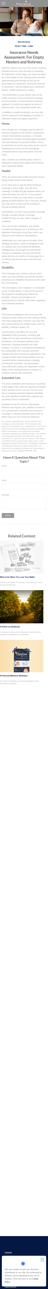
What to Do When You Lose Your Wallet (17, 577)
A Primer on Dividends (10, 627)
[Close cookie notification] (42, 1260)
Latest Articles (10, 1287)
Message (5, 495)
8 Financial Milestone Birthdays (14, 676)
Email (4, 480)
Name (4, 466)
